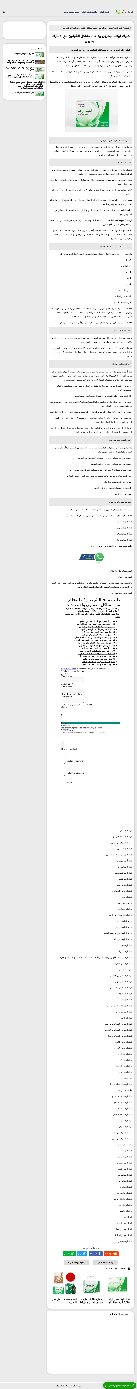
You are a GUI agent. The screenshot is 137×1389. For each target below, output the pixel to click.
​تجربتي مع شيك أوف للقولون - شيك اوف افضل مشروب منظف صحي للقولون (20, 76)
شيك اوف (105, 12)
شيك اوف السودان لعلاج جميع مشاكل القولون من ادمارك (30, 87)
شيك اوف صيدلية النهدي (23, 92)
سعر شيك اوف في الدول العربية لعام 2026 (20, 69)
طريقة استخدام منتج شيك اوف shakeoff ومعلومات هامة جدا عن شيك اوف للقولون (19, 62)
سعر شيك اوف (71, 12)
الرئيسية (127, 28)
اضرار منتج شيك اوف (24, 53)
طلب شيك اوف (89, 12)
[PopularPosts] (40, 56)
